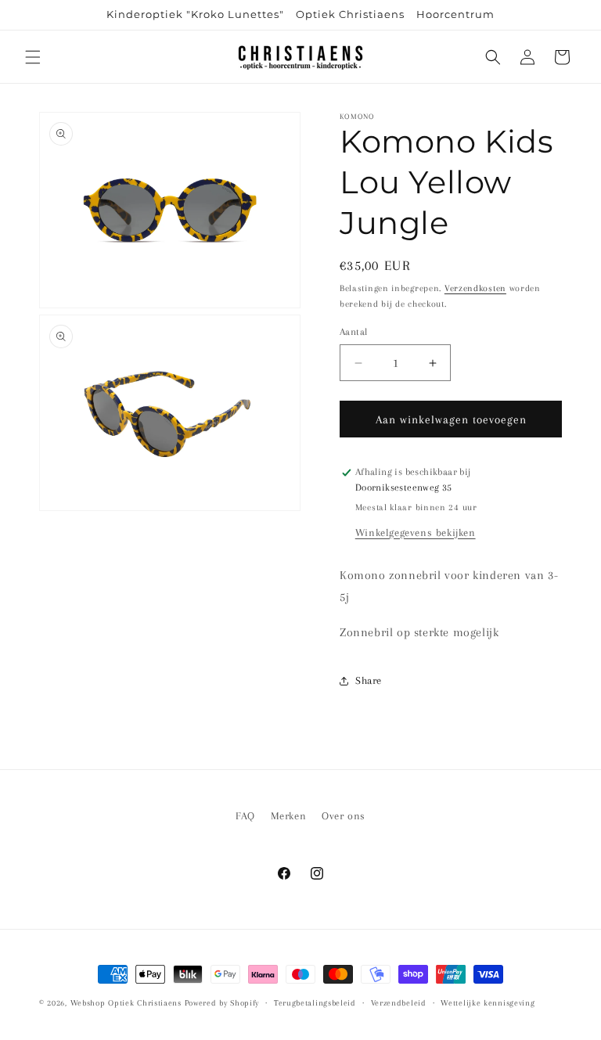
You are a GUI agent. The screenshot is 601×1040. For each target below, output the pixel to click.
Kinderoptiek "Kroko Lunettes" (195, 14)
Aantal (353, 331)
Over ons (343, 816)
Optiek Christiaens (350, 14)
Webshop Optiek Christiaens (126, 1003)
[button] (33, 57)
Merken (289, 816)
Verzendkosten (475, 288)
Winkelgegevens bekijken (415, 532)
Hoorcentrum (455, 14)
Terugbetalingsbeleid (315, 1003)
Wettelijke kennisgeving (487, 1003)
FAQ (245, 816)
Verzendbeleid (398, 1003)
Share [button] (368, 680)
